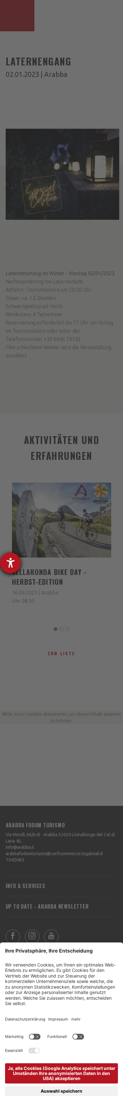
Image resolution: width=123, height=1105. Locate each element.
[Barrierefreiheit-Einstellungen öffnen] (10, 562)
